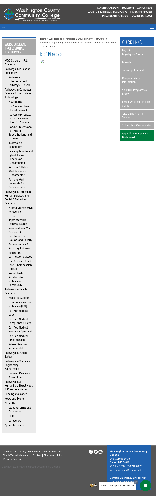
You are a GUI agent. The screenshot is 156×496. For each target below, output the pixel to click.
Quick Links (132, 42)
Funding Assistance (16, 394)
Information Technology (15, 145)
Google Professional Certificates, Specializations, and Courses (20, 132)
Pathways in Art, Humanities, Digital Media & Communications (19, 385)
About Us (10, 403)
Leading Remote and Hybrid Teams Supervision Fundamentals (21, 157)
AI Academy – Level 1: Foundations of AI (20, 108)
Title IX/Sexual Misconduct (16, 455)
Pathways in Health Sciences (16, 291)
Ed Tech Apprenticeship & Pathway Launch (19, 220)
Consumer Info (9, 451)
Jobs (59, 455)
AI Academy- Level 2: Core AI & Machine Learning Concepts (20, 118)
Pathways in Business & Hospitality (19, 71)
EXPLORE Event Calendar (115, 15)
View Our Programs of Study (135, 92)
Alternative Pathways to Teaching (21, 209)
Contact (37, 455)
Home (43, 39)
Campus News (144, 7)
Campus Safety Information (131, 80)
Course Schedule (142, 15)
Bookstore (128, 7)
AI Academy (15, 102)
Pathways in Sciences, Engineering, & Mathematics (18, 365)
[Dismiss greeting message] (136, 482)
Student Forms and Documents (20, 409)
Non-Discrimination (52, 451)
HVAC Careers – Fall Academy (16, 62)
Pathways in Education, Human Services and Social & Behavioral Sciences (18, 197)
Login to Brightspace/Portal (133, 52)
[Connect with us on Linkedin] (100, 451)
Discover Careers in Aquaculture (20, 375)
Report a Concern (12, 459)
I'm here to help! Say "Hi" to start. (117, 485)
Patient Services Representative (18, 346)
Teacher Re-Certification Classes (20, 254)
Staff (11, 416)
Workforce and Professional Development (70, 39)
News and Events (15, 398)
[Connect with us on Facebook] (91, 451)
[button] (145, 485)
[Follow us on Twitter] (96, 451)
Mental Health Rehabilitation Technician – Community (16, 279)
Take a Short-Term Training (132, 115)
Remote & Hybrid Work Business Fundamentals (19, 171)
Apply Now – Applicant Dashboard (135, 135)
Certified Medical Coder (18, 312)
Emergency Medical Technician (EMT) (20, 304)
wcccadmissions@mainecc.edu (126, 470)
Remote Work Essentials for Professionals (17, 183)
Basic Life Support (19, 298)
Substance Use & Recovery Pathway (19, 246)
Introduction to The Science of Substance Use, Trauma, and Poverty (20, 234)
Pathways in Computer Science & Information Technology (18, 93)
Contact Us (15, 420)
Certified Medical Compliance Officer (20, 321)
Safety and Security (30, 451)
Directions (49, 455)
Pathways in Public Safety (16, 354)
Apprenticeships (14, 425)
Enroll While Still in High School (136, 103)
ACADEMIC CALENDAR (108, 7)
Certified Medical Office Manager (18, 338)
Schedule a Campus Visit (136, 125)
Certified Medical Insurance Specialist (20, 329)
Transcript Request (141, 11)
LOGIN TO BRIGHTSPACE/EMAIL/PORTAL (107, 11)
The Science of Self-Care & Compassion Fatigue (21, 265)
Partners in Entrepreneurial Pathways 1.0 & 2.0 (19, 81)
